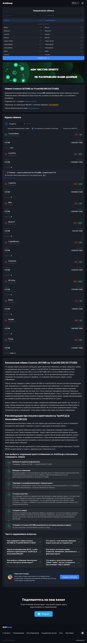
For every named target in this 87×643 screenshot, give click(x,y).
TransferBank (13, 133)
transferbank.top (13, 136)
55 (76, 262)
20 (76, 203)
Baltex (10, 300)
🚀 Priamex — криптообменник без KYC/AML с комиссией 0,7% (31, 172)
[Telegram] (82, 633)
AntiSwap (8, 3)
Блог (61, 633)
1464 (80, 184)
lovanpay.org (12, 155)
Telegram (45, 614)
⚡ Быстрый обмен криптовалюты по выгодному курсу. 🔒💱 (25, 175)
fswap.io (11, 341)
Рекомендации (33, 108)
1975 (80, 154)
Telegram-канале (30, 101)
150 (81, 134)
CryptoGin (12, 183)
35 (81, 301)
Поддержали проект (49, 633)
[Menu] (82, 3)
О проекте (6, 633)
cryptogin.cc (12, 185)
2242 (80, 223)
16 (76, 340)
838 (80, 340)
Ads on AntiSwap (10, 178)
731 (81, 320)
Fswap (10, 339)
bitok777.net (12, 224)
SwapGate (12, 261)
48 (75, 223)
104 (75, 184)
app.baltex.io (12, 302)
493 (80, 203)
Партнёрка (69, 633)
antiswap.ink (80, 640)
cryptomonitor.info (14, 243)
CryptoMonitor (13, 241)
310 (75, 281)
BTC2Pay (11, 280)
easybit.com (12, 321)
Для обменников (33, 633)
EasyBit (11, 319)
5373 (80, 281)
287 (80, 242)
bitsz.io (10, 204)
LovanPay (12, 153)
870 (80, 262)
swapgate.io (12, 263)
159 (76, 320)
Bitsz (10, 202)
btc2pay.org (12, 282)
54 (75, 154)
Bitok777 (11, 222)
